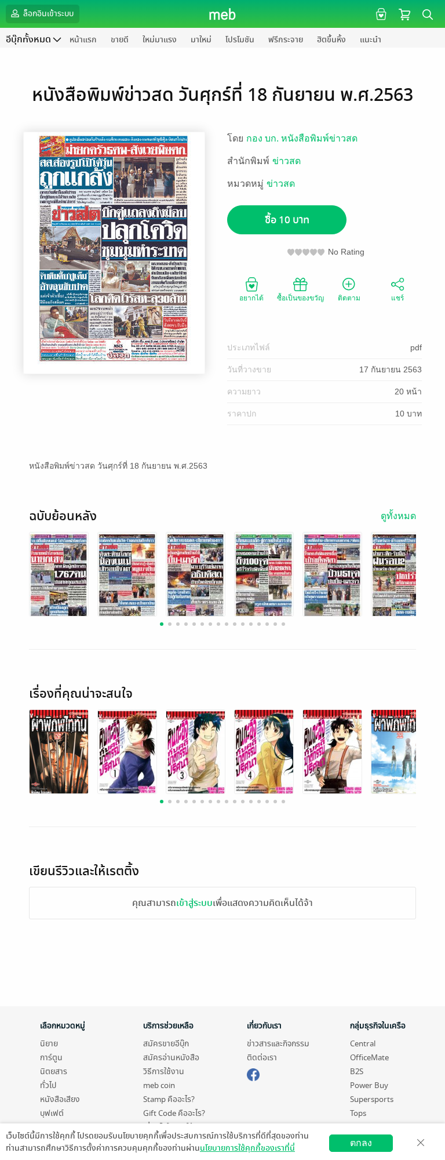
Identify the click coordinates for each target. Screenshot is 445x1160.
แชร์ (397, 298)
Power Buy (369, 1085)
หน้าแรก (83, 40)
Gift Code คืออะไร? (174, 1113)
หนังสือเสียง (60, 1099)
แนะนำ (370, 40)
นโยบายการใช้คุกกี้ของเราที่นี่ (247, 1148)
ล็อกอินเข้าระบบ (47, 14)
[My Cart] (404, 14)
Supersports (371, 1099)
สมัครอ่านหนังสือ (171, 1058)
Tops (358, 1113)
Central (362, 1044)
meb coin (159, 1085)
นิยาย (49, 1044)
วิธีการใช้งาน (163, 1071)
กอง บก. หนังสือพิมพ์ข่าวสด (302, 138)
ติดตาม (349, 298)
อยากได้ (251, 298)
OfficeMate (369, 1058)
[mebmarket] (253, 1073)
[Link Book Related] (59, 753)
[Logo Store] (223, 14)
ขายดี (120, 40)
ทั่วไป (48, 1085)
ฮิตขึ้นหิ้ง (331, 40)
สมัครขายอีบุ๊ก (166, 1044)
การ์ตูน (51, 1058)
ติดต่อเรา (262, 1058)
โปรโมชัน (239, 40)
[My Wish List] (380, 14)
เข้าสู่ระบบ (194, 903)
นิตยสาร (53, 1071)
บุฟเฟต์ (52, 1113)
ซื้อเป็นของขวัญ (300, 298)
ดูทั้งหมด (398, 516)
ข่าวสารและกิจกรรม (278, 1044)
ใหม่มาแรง (160, 40)
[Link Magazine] (59, 576)
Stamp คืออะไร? (169, 1099)
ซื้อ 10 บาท (287, 220)
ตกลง (361, 1143)
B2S (356, 1071)
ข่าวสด (286, 161)
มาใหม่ (201, 40)
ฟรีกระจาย (285, 40)
